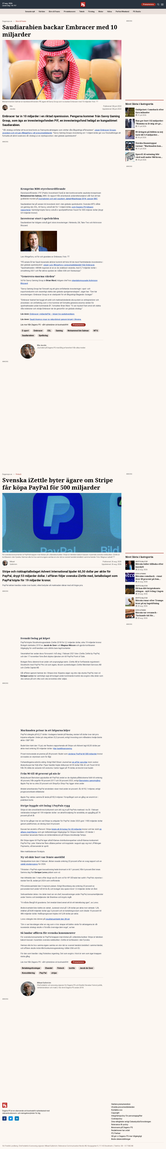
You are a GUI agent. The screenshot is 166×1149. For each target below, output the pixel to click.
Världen (42, 12)
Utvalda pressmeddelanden (123, 1107)
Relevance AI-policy (119, 1124)
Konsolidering (28, 973)
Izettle (72, 968)
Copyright (115, 1113)
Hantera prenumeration (120, 1104)
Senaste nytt (30, 12)
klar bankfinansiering (62, 748)
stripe (54, 973)
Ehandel (48, 968)
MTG (96, 330)
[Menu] (162, 4)
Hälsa (109, 12)
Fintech (18, 474)
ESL (49, 330)
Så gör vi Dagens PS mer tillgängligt (126, 1136)
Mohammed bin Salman (78, 330)
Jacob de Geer (86, 968)
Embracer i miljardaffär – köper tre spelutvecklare (51, 314)
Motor (100, 12)
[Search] (158, 4)
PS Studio (137, 12)
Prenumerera (148, 4)
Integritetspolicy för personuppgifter (126, 1116)
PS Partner (115, 1133)
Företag (91, 12)
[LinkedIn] (17, 1118)
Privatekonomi (69, 12)
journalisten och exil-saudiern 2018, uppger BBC (68, 199)
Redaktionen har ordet (120, 1130)
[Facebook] (4, 1118)
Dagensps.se (7, 21)
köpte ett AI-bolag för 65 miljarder (67, 829)
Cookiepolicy (116, 1119)
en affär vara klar (79, 762)
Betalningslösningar (31, 968)
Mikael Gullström (44, 983)
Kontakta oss (116, 1110)
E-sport (25, 330)
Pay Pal (43, 973)
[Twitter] (11, 1118)
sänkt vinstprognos (29, 864)
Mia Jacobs (41, 345)
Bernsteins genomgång (89, 780)
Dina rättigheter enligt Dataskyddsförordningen (131, 1121)
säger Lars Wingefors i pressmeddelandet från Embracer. (69, 265)
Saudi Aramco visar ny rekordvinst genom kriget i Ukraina (55, 319)
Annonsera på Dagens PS (122, 1127)
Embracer (38, 330)
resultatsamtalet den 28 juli (58, 919)
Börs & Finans (54, 12)
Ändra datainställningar (120, 1139)
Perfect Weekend (122, 12)
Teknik (81, 12)
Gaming (59, 330)
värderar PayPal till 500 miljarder (82, 754)
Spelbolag (43, 335)
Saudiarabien (28, 335)
